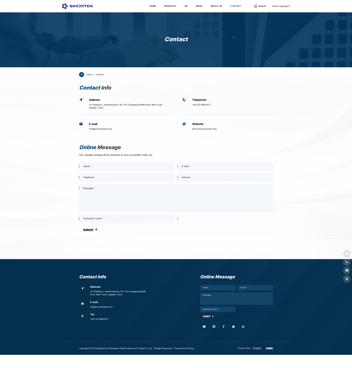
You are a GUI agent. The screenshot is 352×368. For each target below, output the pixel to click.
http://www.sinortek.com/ (204, 129)
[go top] (347, 279)
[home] (77, 6)
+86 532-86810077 (201, 105)
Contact (100, 74)
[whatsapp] (233, 327)
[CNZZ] (269, 348)
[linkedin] (243, 327)
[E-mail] (347, 270)
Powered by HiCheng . (184, 348)
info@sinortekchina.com (100, 129)
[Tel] (347, 262)
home (90, 74)
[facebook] (223, 327)
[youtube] (204, 327)
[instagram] (214, 327)
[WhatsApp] (347, 253)
